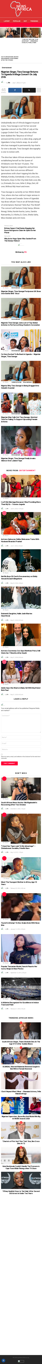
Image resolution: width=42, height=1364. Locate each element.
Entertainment (16, 288)
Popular (16, 21)
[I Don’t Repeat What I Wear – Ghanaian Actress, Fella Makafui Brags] (21, 1080)
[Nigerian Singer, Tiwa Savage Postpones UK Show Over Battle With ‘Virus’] (21, 277)
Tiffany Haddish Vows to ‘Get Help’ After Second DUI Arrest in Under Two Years (21, 1192)
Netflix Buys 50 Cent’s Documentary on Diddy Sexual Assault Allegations (19, 577)
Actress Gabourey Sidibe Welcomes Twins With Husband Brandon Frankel (20, 540)
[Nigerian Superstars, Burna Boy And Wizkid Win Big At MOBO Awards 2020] (21, 1105)
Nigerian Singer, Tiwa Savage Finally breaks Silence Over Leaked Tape (18, 459)
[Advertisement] (10, 47)
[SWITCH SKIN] (36, 25)
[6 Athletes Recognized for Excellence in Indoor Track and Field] (21, 989)
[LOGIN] (39, 25)
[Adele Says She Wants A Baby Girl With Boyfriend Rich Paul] (21, 672)
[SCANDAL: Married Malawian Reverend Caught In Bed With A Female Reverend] (21, 1055)
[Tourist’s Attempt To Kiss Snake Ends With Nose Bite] (21, 907)
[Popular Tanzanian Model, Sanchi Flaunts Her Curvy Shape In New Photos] (21, 949)
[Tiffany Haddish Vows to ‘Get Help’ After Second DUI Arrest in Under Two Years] (21, 1180)
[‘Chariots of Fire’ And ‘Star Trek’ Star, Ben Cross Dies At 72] (21, 1130)
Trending (34, 21)
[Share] (15, 90)
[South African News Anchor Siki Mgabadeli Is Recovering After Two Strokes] (10, 33)
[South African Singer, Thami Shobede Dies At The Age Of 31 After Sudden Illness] (21, 1031)
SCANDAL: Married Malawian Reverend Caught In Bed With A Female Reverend (21, 1068)
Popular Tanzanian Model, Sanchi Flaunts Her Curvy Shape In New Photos (19, 967)
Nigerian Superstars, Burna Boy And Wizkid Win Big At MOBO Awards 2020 (21, 1117)
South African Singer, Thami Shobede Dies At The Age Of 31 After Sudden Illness (21, 1043)
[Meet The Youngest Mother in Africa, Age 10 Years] (21, 868)
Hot (25, 21)
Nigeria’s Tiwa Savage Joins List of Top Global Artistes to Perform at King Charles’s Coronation (20, 324)
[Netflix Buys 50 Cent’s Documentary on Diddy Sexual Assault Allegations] (21, 560)
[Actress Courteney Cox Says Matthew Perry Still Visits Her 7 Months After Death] (21, 635)
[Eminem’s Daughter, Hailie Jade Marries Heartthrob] (21, 598)
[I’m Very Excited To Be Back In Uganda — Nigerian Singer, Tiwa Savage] (21, 340)
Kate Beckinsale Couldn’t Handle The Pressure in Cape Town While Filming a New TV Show (21, 1167)
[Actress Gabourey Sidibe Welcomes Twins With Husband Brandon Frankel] (21, 523)
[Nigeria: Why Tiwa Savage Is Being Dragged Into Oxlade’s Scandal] (21, 372)
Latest (7, 21)
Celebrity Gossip (16, 382)
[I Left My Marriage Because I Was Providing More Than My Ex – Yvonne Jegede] (21, 486)
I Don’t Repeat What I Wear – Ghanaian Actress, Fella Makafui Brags (21, 1093)
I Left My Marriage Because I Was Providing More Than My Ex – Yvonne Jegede (21, 503)
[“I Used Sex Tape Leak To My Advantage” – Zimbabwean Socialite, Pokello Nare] (31, 33)
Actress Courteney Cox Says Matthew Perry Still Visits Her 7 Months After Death (20, 652)
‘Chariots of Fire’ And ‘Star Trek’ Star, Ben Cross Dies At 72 (21, 1142)
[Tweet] (29, 90)
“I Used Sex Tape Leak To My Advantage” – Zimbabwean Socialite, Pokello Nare (30, 41)
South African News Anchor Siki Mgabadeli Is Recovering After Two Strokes (9, 58)
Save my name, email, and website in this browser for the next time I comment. (21, 757)
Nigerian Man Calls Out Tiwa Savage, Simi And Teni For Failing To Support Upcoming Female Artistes (19, 419)
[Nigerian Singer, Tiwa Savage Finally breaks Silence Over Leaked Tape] (21, 441)
